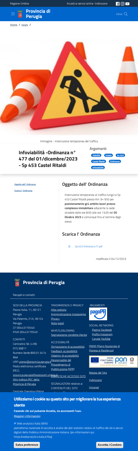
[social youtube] (127, 3)
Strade (108, 155)
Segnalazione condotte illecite (69, 335)
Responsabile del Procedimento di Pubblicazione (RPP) (62, 364)
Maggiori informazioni (27, 416)
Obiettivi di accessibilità (65, 355)
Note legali (57, 323)
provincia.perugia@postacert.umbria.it (35, 375)
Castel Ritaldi (99, 161)
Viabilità (96, 155)
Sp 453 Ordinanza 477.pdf (88, 246)
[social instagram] (123, 3)
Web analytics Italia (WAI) (32, 423)
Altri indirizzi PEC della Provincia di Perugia (26, 381)
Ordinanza (115, 161)
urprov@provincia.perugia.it (35, 362)
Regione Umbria (19, 3)
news (24, 25)
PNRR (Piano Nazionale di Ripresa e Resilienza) (104, 348)
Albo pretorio (58, 310)
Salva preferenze (26, 444)
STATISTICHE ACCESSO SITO (68, 376)
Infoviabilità (98, 167)
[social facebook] (118, 3)
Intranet (94, 387)
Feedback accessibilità (64, 351)
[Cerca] (126, 14)
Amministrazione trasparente (68, 314)
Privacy (55, 319)
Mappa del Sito (98, 372)
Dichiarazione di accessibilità (67, 346)
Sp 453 (120, 155)
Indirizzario (95, 380)
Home (13, 25)
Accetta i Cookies (110, 444)
